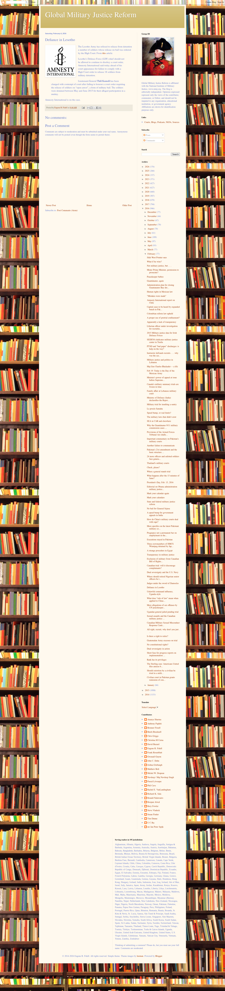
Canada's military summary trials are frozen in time (163, 385)
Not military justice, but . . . (159, 265)
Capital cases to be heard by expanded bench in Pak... (163, 308)
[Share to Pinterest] (100, 107)
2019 (147, 195)
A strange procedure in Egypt (159, 550)
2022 (147, 183)
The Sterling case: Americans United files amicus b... (163, 665)
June (150, 237)
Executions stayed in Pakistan (159, 539)
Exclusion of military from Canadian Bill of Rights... (163, 560)
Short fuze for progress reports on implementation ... (161, 654)
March (151, 249)
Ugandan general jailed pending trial (162, 611)
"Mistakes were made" (156, 295)
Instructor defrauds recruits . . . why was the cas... (162, 354)
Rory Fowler (152, 806)
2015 (147, 690)
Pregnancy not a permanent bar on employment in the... (162, 534)
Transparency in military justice (160, 554)
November (152, 216)
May (150, 241)
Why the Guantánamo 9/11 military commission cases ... (162, 426)
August (151, 228)
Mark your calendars (156, 497)
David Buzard (153, 744)
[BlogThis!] (91, 107)
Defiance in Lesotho (155, 587)
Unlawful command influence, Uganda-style (160, 592)
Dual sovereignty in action (158, 648)
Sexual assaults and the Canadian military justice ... (161, 617)
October (151, 220)
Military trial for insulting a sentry (162, 404)
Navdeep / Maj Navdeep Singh (160, 777)
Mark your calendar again (158, 493)
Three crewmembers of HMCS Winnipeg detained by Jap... (160, 545)
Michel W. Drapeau (155, 773)
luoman (140, 955)
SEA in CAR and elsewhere (159, 421)
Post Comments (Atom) (67, 210)
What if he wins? (154, 261)
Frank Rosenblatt (154, 752)
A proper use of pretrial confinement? (163, 317)
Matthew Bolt (153, 769)
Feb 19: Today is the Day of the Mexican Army (160, 372)
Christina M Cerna (155, 740)
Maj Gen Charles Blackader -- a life (162, 366)
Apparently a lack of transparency (161, 321)
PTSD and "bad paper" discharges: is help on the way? (163, 347)
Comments (150, 140)
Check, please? (153, 467)
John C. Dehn (153, 761)
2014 (147, 694)
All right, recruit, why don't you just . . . (163, 630)
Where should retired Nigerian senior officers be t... (163, 578)
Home (89, 205)
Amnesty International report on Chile (161, 301)
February (152, 253)
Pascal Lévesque (154, 781)
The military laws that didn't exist (161, 416)
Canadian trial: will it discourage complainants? (161, 566)
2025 (147, 170)
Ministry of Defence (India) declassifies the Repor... (159, 399)
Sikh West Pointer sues (157, 257)
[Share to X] (94, 107)
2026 (147, 166)
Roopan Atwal (153, 802)
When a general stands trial (158, 471)
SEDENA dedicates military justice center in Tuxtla (162, 341)
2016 (147, 208)
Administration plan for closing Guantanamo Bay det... (160, 286)
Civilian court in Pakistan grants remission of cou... (161, 678)
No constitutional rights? (157, 644)
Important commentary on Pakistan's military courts (163, 440)
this (104, 53)
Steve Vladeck (153, 810)
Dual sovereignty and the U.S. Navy (162, 572)
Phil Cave (151, 785)
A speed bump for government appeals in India (160, 514)
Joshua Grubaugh (154, 765)
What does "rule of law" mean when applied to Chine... (162, 599)
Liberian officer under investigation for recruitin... (162, 327)
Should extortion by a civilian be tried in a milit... (161, 672)
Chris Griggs (152, 736)
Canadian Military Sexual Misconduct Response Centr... (163, 624)
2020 (147, 191)
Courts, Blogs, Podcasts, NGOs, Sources (161, 122)
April (150, 245)
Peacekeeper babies (155, 276)
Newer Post (51, 205)
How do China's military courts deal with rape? (162, 520)
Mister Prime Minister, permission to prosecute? (163, 271)
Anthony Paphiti (154, 723)
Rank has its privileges (156, 659)
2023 (147, 179)
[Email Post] (83, 107)
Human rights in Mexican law (160, 291)
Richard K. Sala (154, 794)
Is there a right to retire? (157, 636)
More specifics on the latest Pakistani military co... (163, 527)
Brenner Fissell (153, 728)
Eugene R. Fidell (154, 748)
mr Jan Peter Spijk (155, 827)
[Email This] (88, 107)
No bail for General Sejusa (158, 508)
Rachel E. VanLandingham (159, 789)
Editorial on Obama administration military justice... (162, 488)
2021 (147, 187)
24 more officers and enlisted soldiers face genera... (163, 457)
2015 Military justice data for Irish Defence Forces (162, 334)
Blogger (158, 955)
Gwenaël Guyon (154, 756)
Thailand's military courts (158, 463)
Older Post (127, 205)
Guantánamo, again (155, 280)
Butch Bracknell (154, 732)
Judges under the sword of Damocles (163, 583)
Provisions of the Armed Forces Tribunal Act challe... (160, 433)
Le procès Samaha (155, 408)
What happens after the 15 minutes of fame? (163, 477)
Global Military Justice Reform (90, 14)
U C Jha (150, 822)
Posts (147, 135)
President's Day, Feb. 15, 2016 (160, 482)
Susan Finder (153, 814)
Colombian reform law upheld (160, 313)
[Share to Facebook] (97, 107)
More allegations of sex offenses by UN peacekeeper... (162, 606)
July (150, 232)
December (152, 212)
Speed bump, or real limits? (159, 412)
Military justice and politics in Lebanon (160, 361)
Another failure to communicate (161, 445)
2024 (147, 175)
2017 (147, 204)
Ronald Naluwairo (155, 798)
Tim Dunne (152, 818)
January (151, 685)
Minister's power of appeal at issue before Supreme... (162, 378)
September (152, 224)
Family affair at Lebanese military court (161, 392)
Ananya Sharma (154, 719)
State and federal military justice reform (161, 503)
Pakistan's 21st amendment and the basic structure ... (162, 451)
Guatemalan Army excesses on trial (162, 640)
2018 (147, 199)
